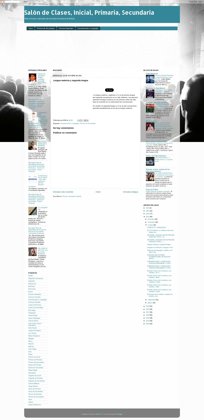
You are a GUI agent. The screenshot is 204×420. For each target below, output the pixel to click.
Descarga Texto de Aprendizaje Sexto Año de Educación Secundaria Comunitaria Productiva (37, 230)
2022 (148, 214)
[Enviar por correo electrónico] (78, 120)
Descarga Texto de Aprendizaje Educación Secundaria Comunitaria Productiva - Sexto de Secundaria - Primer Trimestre (36, 104)
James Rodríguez (34, 318)
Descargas (32, 310)
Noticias (31, 346)
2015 (148, 318)
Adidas (30, 276)
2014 (148, 321)
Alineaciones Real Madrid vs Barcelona (163, 91)
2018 (148, 309)
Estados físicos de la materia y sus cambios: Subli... (159, 286)
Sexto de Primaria (34, 389)
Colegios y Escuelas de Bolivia (157, 103)
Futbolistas (32, 313)
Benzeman (32, 289)
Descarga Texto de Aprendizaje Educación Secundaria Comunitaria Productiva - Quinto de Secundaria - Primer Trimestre (36, 199)
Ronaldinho (32, 373)
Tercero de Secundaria (36, 397)
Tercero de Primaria (35, 394)
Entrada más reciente (63, 192)
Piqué (30, 354)
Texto (30, 399)
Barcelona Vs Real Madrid (155, 88)
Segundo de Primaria (35, 378)
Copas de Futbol (152, 189)
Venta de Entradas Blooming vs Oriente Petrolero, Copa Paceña (164, 77)
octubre (150, 225)
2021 (148, 217)
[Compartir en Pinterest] (87, 120)
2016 (148, 315)
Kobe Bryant (32, 328)
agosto (150, 303)
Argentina (31, 281)
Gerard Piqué (32, 315)
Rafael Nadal (32, 370)
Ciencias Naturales (66, 28)
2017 (148, 312)
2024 (148, 208)
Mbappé (31, 338)
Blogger (119, 414)
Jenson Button (33, 321)
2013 (148, 324)
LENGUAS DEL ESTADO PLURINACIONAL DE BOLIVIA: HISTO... (159, 256)
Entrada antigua (130, 192)
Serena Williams (33, 383)
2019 (148, 306)
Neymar (31, 344)
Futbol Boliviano (152, 73)
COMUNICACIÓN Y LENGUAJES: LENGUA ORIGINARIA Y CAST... (159, 262)
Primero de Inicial (34, 357)
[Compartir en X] (83, 120)
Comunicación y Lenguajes (87, 28)
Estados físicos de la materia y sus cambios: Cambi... (159, 281)
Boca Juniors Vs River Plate (156, 141)
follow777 (98, 414)
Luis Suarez (32, 333)
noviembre (151, 222)
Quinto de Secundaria (35, 368)
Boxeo (30, 292)
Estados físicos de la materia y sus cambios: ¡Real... (159, 276)
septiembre (152, 300)
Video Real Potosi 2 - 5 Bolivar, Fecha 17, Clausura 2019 (164, 159)
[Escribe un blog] (81, 120)
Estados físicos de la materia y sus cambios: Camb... (159, 290)
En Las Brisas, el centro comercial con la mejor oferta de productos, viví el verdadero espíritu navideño (164, 125)
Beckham (31, 286)
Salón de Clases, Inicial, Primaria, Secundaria (89, 12)
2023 (148, 211)
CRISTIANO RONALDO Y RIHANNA (42, 144)
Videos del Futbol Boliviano (156, 156)
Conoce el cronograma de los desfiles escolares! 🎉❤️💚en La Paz (164, 106)
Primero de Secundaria (46, 28)
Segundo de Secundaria (36, 381)
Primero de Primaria (35, 360)
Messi (30, 341)
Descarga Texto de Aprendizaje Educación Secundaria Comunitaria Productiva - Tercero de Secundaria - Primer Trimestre (36, 167)
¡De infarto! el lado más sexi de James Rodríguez (43, 251)
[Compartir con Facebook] (85, 120)
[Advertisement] (97, 50)
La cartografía (42, 207)
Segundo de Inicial (34, 375)
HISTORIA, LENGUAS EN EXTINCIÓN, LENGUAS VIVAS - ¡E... (161, 236)
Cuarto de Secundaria (35, 307)
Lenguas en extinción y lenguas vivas (160, 247)
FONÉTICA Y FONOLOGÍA (156, 227)
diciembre (151, 219)
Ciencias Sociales (34, 297)
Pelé (29, 352)
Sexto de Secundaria (35, 391)
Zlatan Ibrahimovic (34, 405)
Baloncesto (32, 284)
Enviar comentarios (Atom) (72, 196)
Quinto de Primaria (34, 365)
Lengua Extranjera (34, 330)
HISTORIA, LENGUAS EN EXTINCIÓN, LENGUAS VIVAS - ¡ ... (161, 241)
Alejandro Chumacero (35, 278)
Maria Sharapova (34, 336)
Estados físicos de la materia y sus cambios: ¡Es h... (159, 272)
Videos (30, 402)
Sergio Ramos (33, 386)
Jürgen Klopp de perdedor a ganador (158, 191)
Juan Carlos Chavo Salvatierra (34, 324)
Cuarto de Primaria (34, 305)
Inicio (31, 28)
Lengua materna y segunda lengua (159, 244)
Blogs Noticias (151, 121)
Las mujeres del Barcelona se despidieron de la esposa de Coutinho (164, 175)
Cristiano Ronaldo (34, 302)
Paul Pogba (32, 349)
